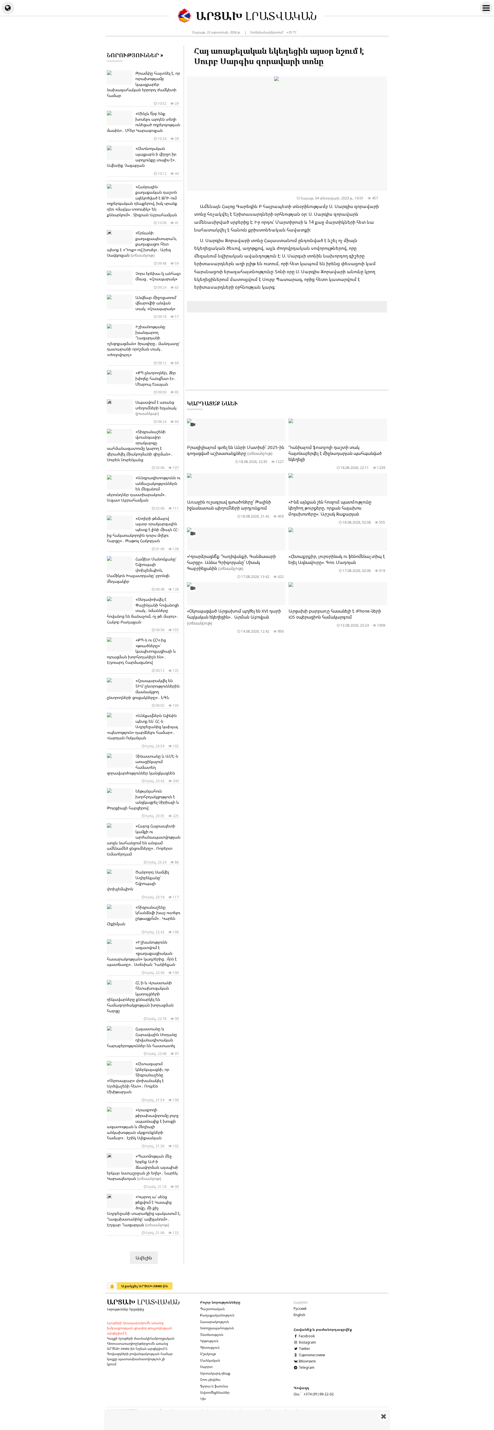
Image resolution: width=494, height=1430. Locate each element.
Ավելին (144, 1258)
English (299, 1314)
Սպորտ (206, 1366)
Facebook (306, 1336)
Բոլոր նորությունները (220, 1302)
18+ (203, 1399)
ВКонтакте (307, 1361)
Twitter (304, 1348)
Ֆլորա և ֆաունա (214, 1386)
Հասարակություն (214, 1321)
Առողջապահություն (217, 1328)
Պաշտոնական (212, 1308)
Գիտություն (210, 1347)
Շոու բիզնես (210, 1379)
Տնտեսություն (211, 1334)
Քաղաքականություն (217, 1315)
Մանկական (210, 1360)
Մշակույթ (208, 1353)
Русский (300, 1308)
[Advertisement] (247, 1420)
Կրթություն (209, 1340)
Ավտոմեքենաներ (215, 1392)
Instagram (307, 1342)
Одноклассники (311, 1354)
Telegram (306, 1367)
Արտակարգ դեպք (215, 1373)
